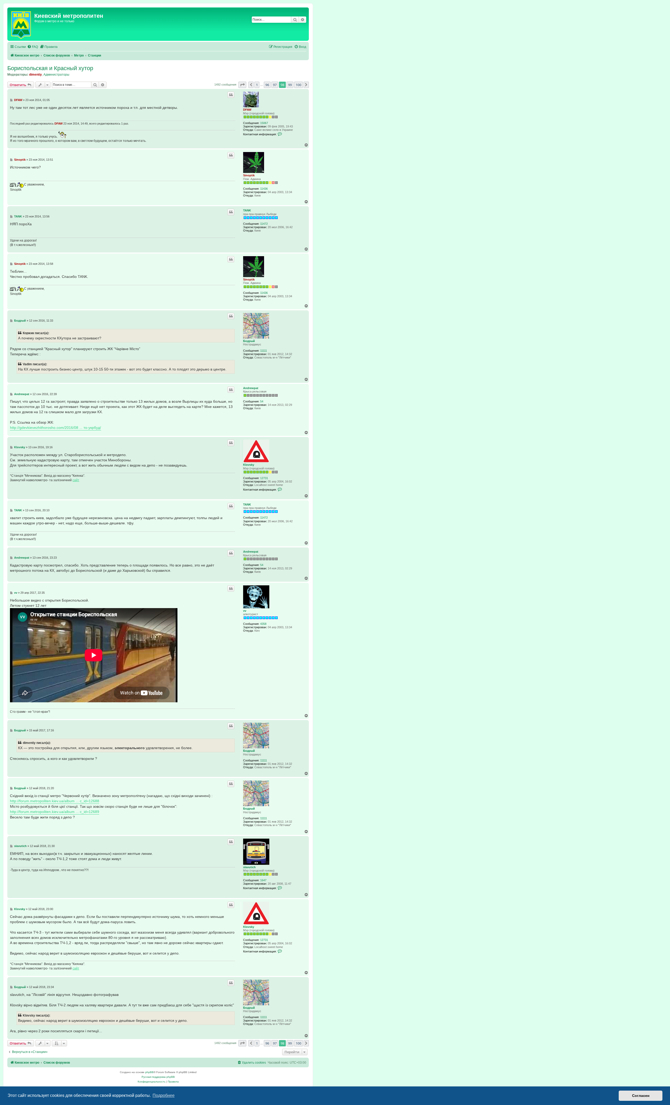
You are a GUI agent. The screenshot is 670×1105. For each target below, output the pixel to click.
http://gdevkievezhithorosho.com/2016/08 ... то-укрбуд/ (55, 427)
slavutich (249, 867)
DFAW (247, 109)
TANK (247, 210)
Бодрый (249, 341)
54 (261, 401)
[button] (242, 85)
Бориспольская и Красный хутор (50, 68)
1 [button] (257, 84)
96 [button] (267, 84)
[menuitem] (32, 47)
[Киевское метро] (21, 24)
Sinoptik (249, 175)
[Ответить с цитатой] (230, 95)
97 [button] (275, 84)
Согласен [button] (640, 1095)
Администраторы (56, 74)
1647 (263, 880)
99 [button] (290, 84)
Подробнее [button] (164, 1095)
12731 (264, 478)
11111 (263, 350)
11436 (264, 188)
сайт (75, 480)
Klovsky (248, 464)
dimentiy (35, 74)
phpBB (149, 1072)
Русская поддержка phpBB (158, 1076)
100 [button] (298, 84)
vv (244, 610)
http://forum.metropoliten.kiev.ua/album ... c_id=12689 (54, 812)
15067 (264, 123)
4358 (263, 623)
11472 (264, 223)
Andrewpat (250, 388)
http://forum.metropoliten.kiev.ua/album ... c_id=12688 (54, 801)
